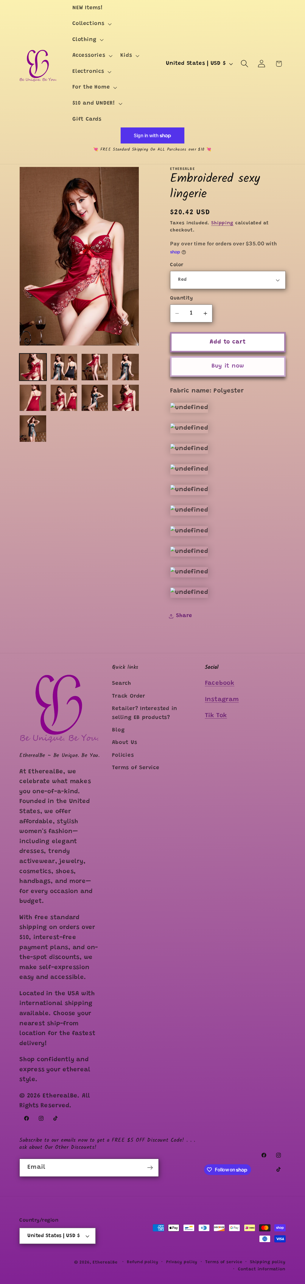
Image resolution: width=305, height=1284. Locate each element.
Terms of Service (135, 768)
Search (121, 683)
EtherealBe (105, 1263)
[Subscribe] (149, 1168)
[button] (91, 24)
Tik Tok (216, 716)
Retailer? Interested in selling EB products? (144, 713)
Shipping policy (268, 1262)
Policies (123, 755)
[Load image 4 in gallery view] (125, 367)
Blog (118, 730)
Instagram (222, 700)
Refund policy (142, 1262)
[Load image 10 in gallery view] (32, 428)
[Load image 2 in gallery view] (63, 367)
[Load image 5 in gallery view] (32, 397)
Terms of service (223, 1262)
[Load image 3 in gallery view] (94, 367)
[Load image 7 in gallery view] (94, 397)
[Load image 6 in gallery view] (63, 397)
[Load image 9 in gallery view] (125, 397)
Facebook (219, 683)
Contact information (262, 1269)
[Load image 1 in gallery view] (32, 367)
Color (176, 265)
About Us (124, 742)
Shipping (222, 223)
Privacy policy (182, 1262)
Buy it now (228, 366)
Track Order (128, 696)
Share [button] (184, 616)
